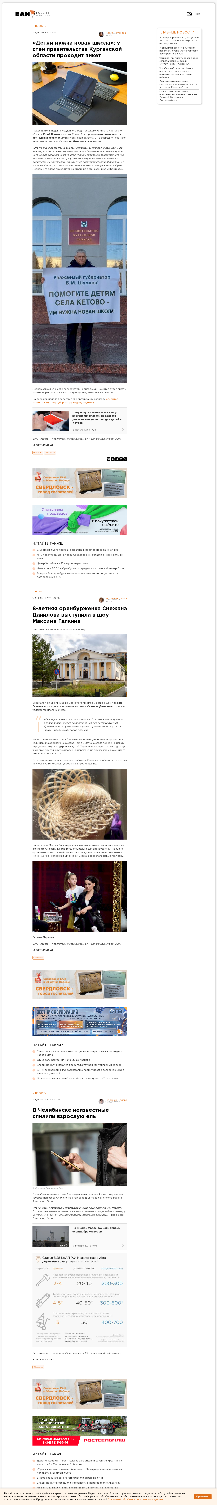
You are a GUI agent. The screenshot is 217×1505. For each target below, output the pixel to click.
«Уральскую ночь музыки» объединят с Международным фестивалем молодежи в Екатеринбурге (79, 1471)
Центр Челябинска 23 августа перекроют (62, 563)
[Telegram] (117, 459)
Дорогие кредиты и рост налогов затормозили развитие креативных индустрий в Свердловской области (79, 1462)
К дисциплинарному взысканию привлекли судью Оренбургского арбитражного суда (178, 51)
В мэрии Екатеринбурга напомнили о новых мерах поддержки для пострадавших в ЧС (78, 575)
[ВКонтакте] (108, 459)
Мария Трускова (116, 33)
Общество (50, 452)
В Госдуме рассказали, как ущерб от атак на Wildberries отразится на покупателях (179, 41)
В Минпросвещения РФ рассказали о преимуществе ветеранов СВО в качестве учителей (80, 1072)
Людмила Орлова (116, 1100)
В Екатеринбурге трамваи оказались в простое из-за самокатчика (77, 550)
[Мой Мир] (121, 459)
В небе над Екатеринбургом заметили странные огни (70, 1478)
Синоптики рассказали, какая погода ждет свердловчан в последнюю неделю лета (80, 1053)
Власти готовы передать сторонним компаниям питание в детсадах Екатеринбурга (178, 84)
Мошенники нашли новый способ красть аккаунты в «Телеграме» (77, 1079)
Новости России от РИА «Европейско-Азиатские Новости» (25, 14)
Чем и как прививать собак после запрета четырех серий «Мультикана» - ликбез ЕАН (178, 61)
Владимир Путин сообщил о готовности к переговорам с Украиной (78, 1483)
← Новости (39, 26)
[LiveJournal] (125, 459)
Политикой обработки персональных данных (135, 1500)
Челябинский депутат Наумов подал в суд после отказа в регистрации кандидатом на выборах (176, 72)
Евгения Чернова (116, 599)
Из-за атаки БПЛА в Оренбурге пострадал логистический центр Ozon (80, 568)
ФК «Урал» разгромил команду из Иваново (63, 1060)
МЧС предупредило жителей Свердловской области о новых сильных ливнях (80, 557)
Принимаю (202, 1497)
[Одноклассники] (113, 459)
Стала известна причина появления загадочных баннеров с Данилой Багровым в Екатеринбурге (179, 96)
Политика (38, 452)
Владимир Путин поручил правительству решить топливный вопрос (79, 1065)
